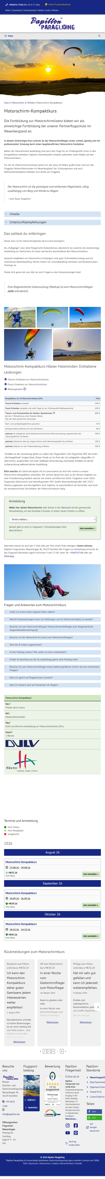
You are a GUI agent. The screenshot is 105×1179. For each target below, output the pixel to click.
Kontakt (78, 1163)
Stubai (40, 10)
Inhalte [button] (14, 214)
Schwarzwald (29, 10)
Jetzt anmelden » (87, 528)
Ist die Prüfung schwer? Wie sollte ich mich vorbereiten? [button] (38, 652)
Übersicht (66, 507)
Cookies (55, 1163)
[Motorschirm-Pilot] (52, 582)
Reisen (55, 10)
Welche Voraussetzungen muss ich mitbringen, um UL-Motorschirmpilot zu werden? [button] (51, 619)
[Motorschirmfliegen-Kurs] (77, 345)
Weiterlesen (19, 1041)
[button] (4, 69)
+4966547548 (76, 552)
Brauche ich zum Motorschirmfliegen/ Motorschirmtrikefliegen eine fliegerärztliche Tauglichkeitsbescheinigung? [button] (51, 628)
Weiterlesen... (71, 1118)
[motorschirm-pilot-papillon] (28, 345)
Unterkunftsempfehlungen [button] (28, 222)
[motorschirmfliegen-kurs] (52, 317)
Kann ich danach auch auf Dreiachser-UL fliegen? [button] (34, 684)
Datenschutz (45, 1163)
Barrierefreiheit (67, 1163)
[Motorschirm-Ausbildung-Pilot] (20, 317)
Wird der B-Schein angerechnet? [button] (26, 644)
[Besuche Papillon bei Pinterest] (77, 1132)
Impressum (33, 1163)
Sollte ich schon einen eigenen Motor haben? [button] (32, 611)
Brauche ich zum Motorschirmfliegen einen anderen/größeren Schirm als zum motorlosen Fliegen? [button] (54, 668)
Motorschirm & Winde (23, 102)
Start (6, 102)
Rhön (8, 10)
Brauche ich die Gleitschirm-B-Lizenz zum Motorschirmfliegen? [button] (41, 637)
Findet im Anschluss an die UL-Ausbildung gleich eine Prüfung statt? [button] (44, 659)
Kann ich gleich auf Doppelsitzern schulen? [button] (31, 677)
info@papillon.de (11, 1114)
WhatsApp (9, 556)
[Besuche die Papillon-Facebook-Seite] (77, 1125)
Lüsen (48, 10)
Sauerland (17, 10)
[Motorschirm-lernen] (85, 317)
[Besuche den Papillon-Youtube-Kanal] (69, 1132)
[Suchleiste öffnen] (99, 36)
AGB (25, 1163)
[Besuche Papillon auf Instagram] (69, 1125)
